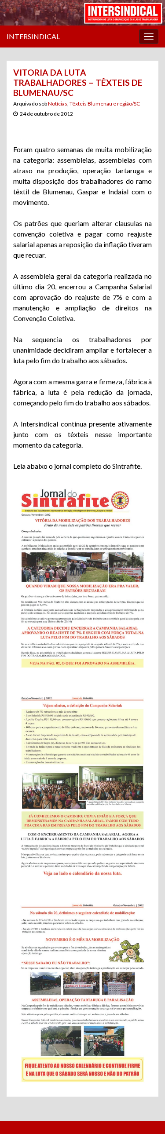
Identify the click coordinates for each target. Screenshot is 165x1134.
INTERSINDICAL (33, 36)
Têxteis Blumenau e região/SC (105, 103)
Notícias (57, 103)
